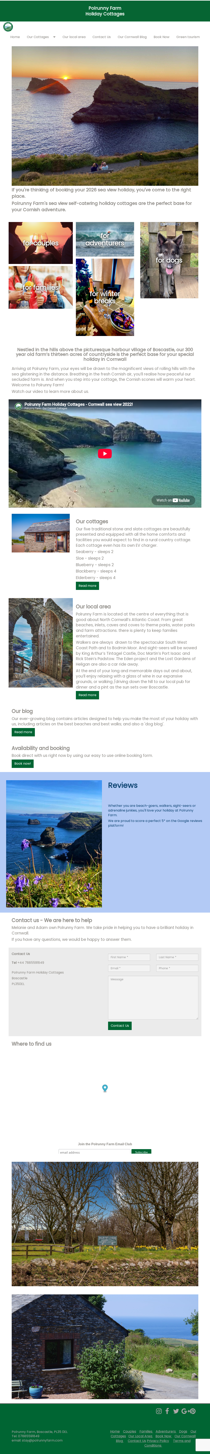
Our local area (74, 37)
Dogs (183, 1431)
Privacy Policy (158, 1440)
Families (146, 1431)
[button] (56, 37)
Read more (87, 585)
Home (15, 37)
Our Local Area (140, 1436)
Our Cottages (38, 37)
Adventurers (166, 1431)
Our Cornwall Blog (132, 37)
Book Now (161, 37)
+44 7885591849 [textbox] (28, 962)
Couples (129, 1431)
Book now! (22, 763)
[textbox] (105, 11)
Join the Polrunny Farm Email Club (105, 1144)
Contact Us (101, 37)
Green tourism (188, 37)
